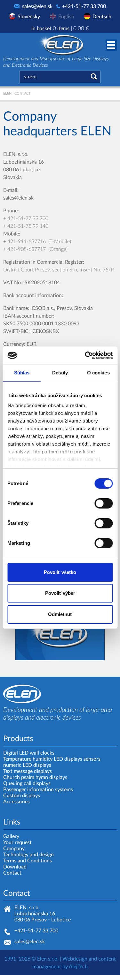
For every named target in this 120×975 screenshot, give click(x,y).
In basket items (60, 28)
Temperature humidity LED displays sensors (51, 759)
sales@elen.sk (37, 6)
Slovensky (29, 16)
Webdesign (74, 959)
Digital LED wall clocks (28, 753)
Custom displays (21, 795)
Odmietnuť (60, 614)
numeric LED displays (27, 765)
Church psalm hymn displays (35, 777)
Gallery (11, 836)
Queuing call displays (27, 783)
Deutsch (101, 16)
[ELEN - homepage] (60, 44)
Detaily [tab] (60, 372)
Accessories (16, 801)
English (66, 16)
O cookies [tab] (98, 372)
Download (15, 866)
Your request (17, 842)
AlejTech (78, 966)
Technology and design (28, 854)
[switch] (103, 503)
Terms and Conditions (27, 860)
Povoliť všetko (60, 572)
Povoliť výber (60, 593)
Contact (12, 873)
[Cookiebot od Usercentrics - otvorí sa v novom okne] (85, 355)
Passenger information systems (38, 789)
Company (14, 848)
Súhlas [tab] (22, 372)
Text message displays (27, 771)
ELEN (7, 93)
